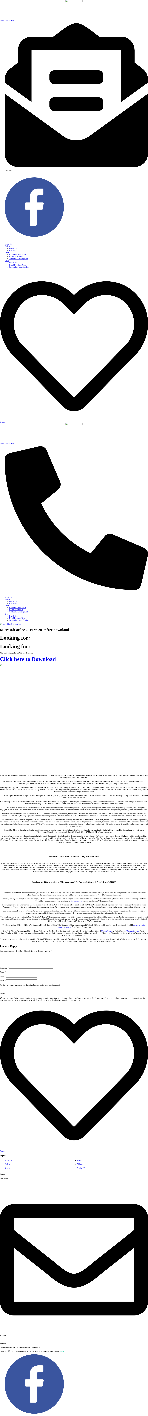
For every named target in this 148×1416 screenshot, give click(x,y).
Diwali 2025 (13, 263)
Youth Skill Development (18, 259)
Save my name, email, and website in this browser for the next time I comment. (31, 985)
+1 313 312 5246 (6, 1183)
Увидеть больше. (132, 931)
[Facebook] (34, 236)
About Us (8, 244)
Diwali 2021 (13, 248)
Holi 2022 (13, 250)
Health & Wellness (16, 257)
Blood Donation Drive (17, 254)
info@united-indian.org (8, 1339)
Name (3, 972)
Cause (7, 252)
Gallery (7, 246)
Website (3, 981)
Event (7, 261)
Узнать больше (107, 931)
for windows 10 (77, 901)
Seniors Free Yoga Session (19, 267)
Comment (4, 968)
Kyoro (62, 1351)
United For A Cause (7, 20)
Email (3, 976)
